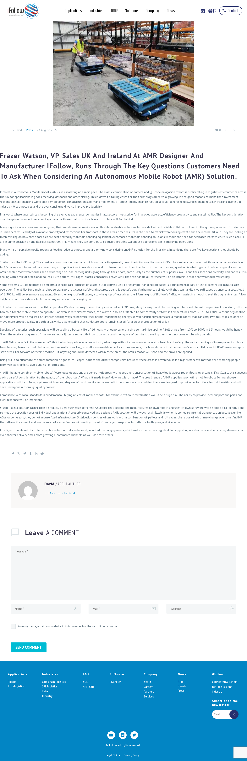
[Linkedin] (123, 735)
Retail (45, 691)
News (171, 11)
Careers (148, 687)
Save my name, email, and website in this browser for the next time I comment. (69, 626)
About (147, 682)
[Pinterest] (24, 453)
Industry (47, 696)
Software (131, 11)
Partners (149, 691)
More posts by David (61, 493)
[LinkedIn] (36, 453)
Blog (181, 682)
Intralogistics (16, 686)
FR (214, 11)
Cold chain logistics (54, 682)
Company (152, 11)
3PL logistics (50, 686)
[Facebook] (13, 453)
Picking (12, 682)
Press (29, 130)
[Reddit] (42, 453)
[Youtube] (111, 735)
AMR (114, 11)
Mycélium (115, 682)
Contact (232, 11)
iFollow (217, 674)
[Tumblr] (30, 453)
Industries (96, 11)
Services (149, 696)
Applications (73, 11)
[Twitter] (18, 453)
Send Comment (28, 647)
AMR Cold (89, 687)
